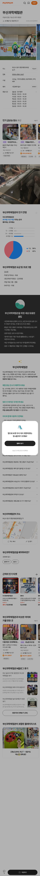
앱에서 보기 (20, 443)
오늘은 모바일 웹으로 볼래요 (20, 450)
